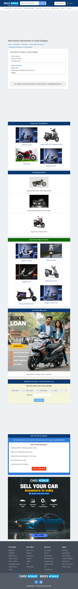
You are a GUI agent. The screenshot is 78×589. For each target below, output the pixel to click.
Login (71, 3)
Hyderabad (11, 553)
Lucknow (14, 561)
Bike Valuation (48, 556)
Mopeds (28, 561)
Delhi (10, 561)
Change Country (66, 567)
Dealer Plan (39, 8)
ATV (27, 564)
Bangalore (11, 550)
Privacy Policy (69, 564)
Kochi (15, 558)
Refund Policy (65, 561)
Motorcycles (29, 556)
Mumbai (11, 556)
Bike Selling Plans (49, 558)
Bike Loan (46, 8)
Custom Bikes (30, 567)
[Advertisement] (39, 24)
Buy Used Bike (18, 8)
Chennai (11, 558)
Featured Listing (48, 561)
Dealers (63, 8)
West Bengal (60, 3)
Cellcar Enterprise (16, 65)
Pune (15, 556)
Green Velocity (15, 56)
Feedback (70, 558)
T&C (63, 564)
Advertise (68, 556)
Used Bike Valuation (29, 8)
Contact (64, 558)
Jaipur (18, 564)
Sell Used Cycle (48, 569)
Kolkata (11, 567)
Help (63, 556)
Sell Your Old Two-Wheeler (39, 436)
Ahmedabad (12, 564)
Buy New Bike (55, 8)
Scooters (28, 558)
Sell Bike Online (8, 8)
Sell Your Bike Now (39, 469)
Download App (66, 553)
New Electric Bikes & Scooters (39, 240)
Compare (68, 8)
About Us (64, 550)
